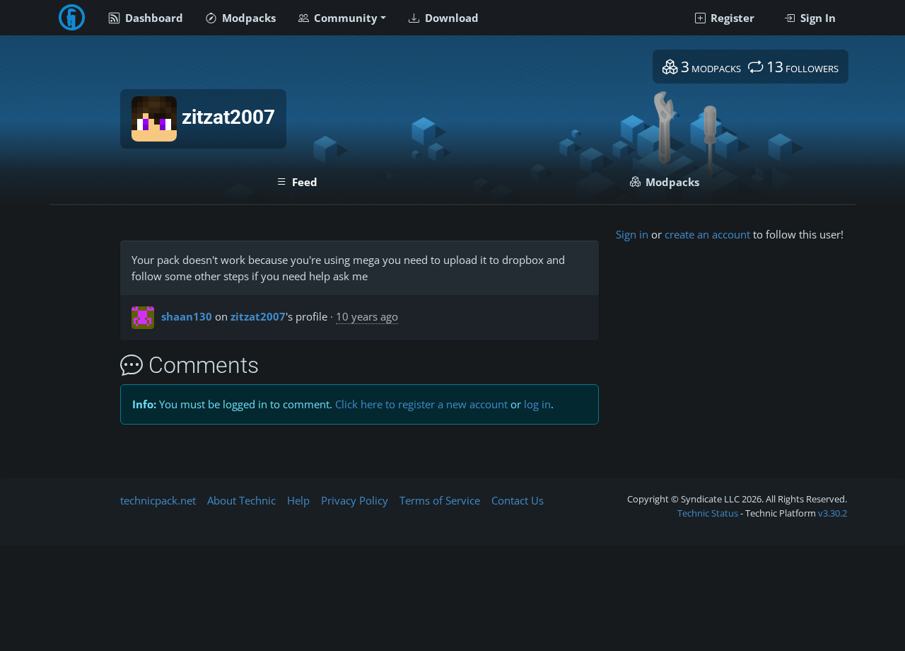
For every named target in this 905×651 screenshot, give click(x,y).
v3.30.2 (832, 513)
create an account (707, 234)
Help (298, 500)
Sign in (632, 234)
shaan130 (186, 316)
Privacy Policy (354, 500)
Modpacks (247, 18)
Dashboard (152, 18)
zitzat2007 (258, 316)
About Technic (241, 500)
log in (537, 404)
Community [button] (344, 18)
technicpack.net (158, 500)
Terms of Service (439, 500)
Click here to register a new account (421, 404)
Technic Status (707, 513)
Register (731, 18)
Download (450, 18)
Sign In (817, 18)
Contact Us (517, 500)
